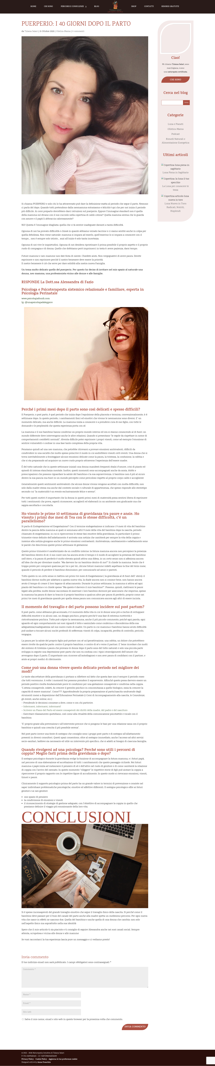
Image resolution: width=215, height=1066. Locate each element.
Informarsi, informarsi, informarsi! (42, 707)
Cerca (186, 102)
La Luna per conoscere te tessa (175, 188)
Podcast (175, 134)
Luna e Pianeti (175, 124)
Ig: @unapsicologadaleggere (37, 303)
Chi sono (48, 7)
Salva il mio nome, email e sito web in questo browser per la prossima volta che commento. (74, 1019)
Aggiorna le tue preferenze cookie (63, 1059)
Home (33, 7)
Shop (133, 7)
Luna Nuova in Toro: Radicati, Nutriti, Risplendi (176, 207)
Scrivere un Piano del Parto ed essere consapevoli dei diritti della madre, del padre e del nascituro (75, 710)
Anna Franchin (44, 1062)
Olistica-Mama (63, 31)
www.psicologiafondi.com (36, 299)
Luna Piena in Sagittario (175, 173)
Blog (96, 7)
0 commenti (78, 31)
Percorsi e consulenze (72, 7)
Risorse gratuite (170, 7)
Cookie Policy (41, 1059)
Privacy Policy (28, 1059)
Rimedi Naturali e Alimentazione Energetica (175, 141)
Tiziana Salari (31, 31)
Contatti (149, 7)
